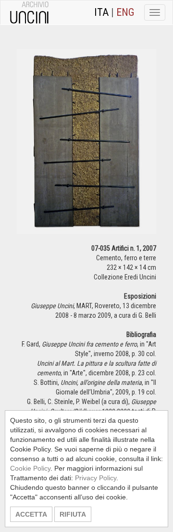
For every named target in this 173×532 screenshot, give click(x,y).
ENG (125, 12)
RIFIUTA (73, 514)
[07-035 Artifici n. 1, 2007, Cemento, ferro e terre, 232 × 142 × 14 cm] (86, 146)
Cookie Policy (30, 468)
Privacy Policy (95, 478)
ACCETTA (31, 514)
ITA (101, 12)
